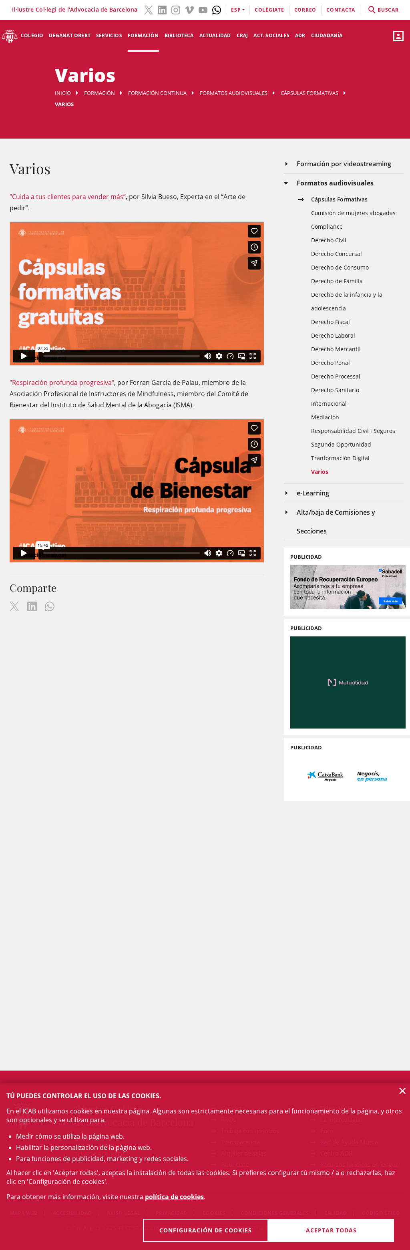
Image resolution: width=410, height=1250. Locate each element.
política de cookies (174, 1196)
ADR (300, 35)
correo (305, 9)
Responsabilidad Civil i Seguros (353, 431)
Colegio (32, 35)
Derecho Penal (330, 362)
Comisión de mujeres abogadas (353, 213)
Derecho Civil (328, 240)
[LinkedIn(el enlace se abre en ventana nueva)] (162, 9)
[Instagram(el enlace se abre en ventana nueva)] (175, 9)
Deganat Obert (69, 35)
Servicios (109, 35)
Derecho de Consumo (340, 267)
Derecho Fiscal (330, 322)
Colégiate (269, 9)
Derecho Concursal (336, 254)
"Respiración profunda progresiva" (62, 382)
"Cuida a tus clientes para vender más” (68, 196)
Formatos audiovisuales (233, 93)
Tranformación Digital (340, 458)
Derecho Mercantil (336, 349)
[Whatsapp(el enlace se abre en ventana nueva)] (216, 9)
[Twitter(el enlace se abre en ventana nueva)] (148, 9)
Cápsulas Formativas (309, 93)
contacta (340, 9)
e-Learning (313, 493)
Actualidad (215, 35)
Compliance (327, 226)
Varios (319, 471)
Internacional (329, 403)
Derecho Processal (335, 376)
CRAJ (242, 35)
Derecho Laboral (333, 335)
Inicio (63, 93)
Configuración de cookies (205, 1230)
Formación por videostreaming (344, 163)
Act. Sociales (271, 35)
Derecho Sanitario (335, 390)
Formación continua (157, 93)
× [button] (402, 1090)
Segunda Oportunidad (341, 444)
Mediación (325, 417)
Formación (143, 35)
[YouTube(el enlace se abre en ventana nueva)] (203, 9)
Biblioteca (179, 35)
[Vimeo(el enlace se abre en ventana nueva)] (189, 9)
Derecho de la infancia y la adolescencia (346, 301)
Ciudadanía (327, 35)
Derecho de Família (337, 281)
